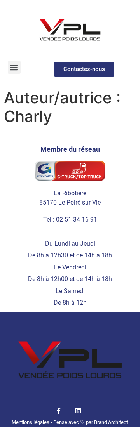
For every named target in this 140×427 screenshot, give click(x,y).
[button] (14, 67)
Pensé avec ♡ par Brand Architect (90, 422)
